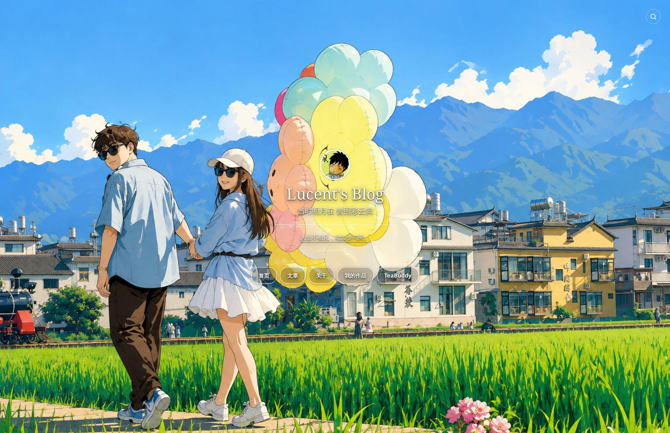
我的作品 (355, 275)
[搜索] (653, 16)
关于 (321, 275)
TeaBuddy (397, 275)
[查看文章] (335, 165)
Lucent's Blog (335, 194)
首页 (264, 275)
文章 (292, 275)
